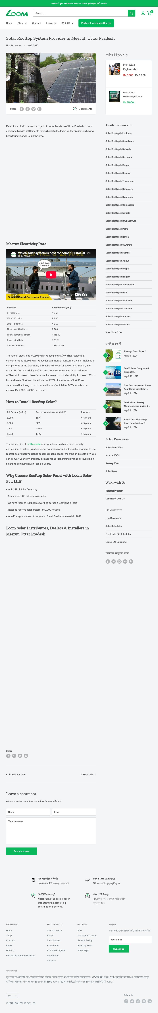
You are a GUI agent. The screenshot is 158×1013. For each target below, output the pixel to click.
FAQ (79, 930)
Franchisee (53, 945)
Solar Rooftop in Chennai (118, 173)
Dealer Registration (133, 96)
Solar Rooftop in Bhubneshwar (121, 220)
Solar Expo (83, 950)
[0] (149, 13)
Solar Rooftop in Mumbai (118, 252)
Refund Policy (84, 940)
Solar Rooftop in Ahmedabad (120, 284)
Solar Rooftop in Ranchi (117, 236)
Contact (36, 23)
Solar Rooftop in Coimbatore (120, 204)
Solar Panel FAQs (114, 447)
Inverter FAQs (112, 455)
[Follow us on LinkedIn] (131, 561)
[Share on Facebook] (22, 108)
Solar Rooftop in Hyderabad (119, 197)
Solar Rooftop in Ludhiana (119, 308)
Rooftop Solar (84, 945)
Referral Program (114, 490)
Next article (87, 774)
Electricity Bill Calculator (118, 534)
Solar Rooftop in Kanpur (118, 165)
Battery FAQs (112, 463)
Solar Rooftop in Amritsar (118, 316)
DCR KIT (65, 23)
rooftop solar (33, 443)
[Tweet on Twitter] (33, 108)
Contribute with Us (115, 498)
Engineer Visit (130, 69)
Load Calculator (114, 518)
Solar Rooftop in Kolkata (118, 212)
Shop (20, 23)
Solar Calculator (114, 526)
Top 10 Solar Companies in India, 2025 (137, 370)
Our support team (86, 935)
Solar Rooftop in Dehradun (119, 149)
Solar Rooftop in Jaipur (117, 260)
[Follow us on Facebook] (108, 561)
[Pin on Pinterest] (27, 108)
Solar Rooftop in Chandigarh (120, 141)
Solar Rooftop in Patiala (118, 324)
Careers (51, 960)
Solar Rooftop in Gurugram (119, 157)
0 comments (85, 108)
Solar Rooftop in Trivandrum (120, 181)
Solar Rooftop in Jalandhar (119, 300)
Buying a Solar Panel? (135, 351)
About (50, 935)
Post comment (22, 851)
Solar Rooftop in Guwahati (119, 244)
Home (9, 23)
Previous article (17, 774)
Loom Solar (129, 65)
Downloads (53, 955)
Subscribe (118, 948)
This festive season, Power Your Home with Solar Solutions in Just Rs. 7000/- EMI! (137, 387)
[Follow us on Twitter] (113, 561)
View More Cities (114, 332)
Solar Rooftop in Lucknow (119, 133)
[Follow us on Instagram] (119, 561)
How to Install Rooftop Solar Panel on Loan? (135, 421)
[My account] (143, 13)
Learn (49, 23)
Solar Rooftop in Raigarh (118, 276)
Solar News (111, 471)
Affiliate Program (56, 950)
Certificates (53, 940)
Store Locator (54, 930)
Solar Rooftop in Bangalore (119, 188)
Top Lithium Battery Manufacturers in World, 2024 (136, 404)
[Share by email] (39, 108)
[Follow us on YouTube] (125, 561)
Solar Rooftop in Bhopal (117, 268)
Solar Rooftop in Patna (117, 228)
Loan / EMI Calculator (116, 541)
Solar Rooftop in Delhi (116, 292)
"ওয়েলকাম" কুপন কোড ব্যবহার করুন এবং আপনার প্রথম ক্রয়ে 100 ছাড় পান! (79, 3)
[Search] (131, 13)
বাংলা (9, 995)
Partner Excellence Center (96, 23)
